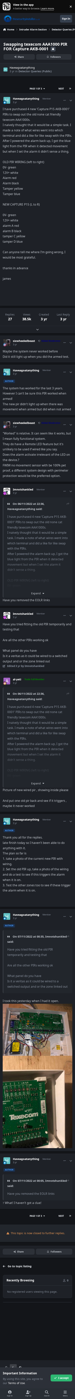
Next (61, 88)
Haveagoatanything (22, 67)
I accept (63, 1378)
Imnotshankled (23, 489)
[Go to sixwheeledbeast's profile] (6, 342)
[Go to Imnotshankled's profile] (6, 491)
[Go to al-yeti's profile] (6, 681)
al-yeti (17, 679)
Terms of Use (16, 1383)
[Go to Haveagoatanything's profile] (5, 70)
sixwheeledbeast (24, 341)
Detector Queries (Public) (35, 71)
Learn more (7, 6)
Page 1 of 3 (36, 88)
